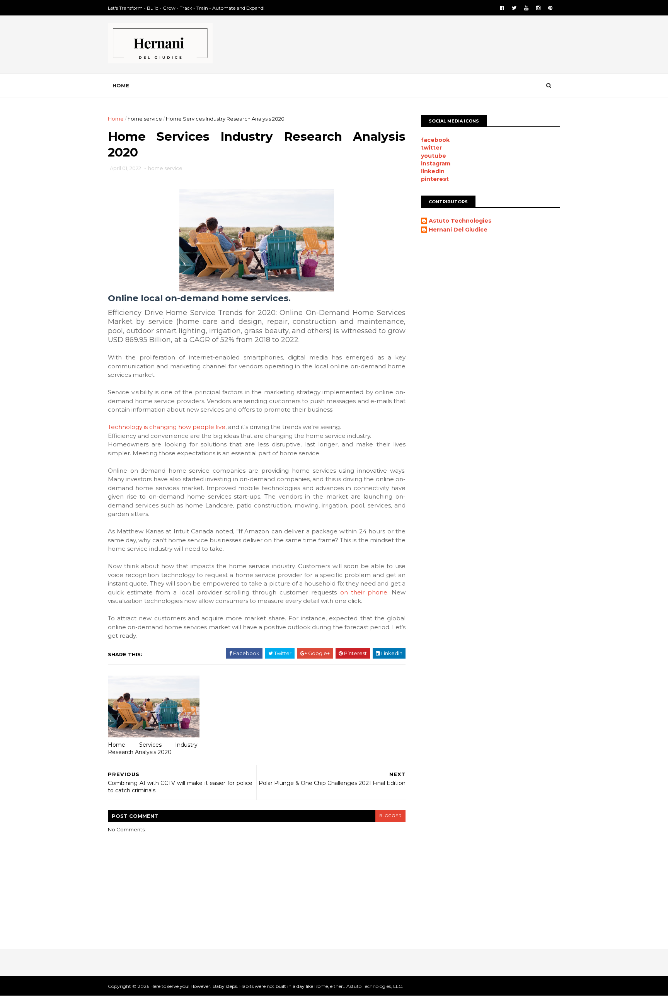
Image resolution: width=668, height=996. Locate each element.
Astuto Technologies (460, 221)
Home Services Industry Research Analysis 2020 (153, 748)
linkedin (433, 171)
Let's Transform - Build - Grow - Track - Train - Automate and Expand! (186, 8)
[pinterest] (550, 8)
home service (145, 119)
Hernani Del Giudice (458, 229)
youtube (433, 155)
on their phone (363, 592)
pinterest (435, 178)
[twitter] (514, 8)
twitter (431, 147)
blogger (390, 815)
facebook (435, 139)
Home (120, 85)
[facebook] (502, 8)
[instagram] (538, 8)
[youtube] (526, 8)
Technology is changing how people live (166, 427)
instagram (435, 163)
